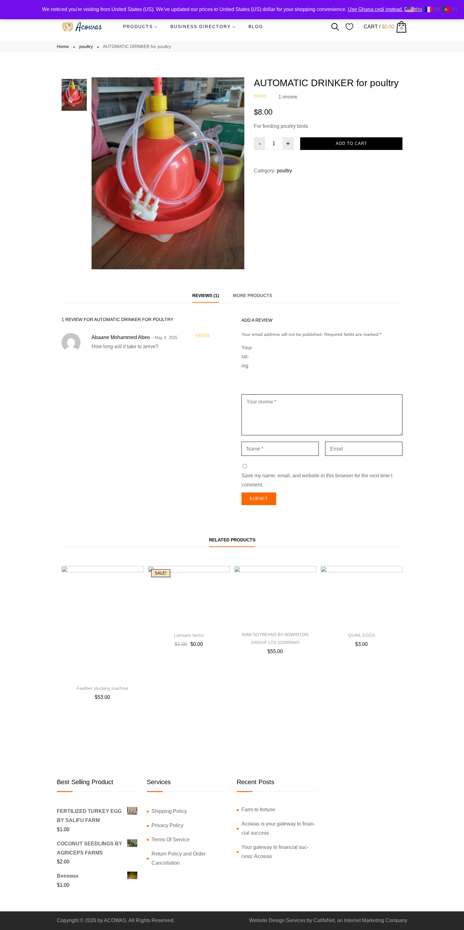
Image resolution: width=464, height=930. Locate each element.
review (287, 96)
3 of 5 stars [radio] (308, 357)
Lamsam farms (189, 635)
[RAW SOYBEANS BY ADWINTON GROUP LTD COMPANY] (275, 597)
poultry (86, 46)
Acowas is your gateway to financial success (278, 828)
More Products (252, 295)
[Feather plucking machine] (103, 623)
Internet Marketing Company (375, 920)
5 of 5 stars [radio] (381, 357)
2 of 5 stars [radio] (282, 357)
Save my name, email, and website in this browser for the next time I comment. (316, 480)
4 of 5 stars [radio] (341, 357)
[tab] (205, 296)
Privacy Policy (167, 825)
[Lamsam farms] (189, 597)
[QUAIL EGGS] (362, 597)
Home (63, 46)
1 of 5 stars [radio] (265, 357)
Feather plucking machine (102, 688)
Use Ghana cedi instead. (375, 9)
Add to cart (351, 143)
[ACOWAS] (82, 27)
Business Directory (200, 26)
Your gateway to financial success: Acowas (274, 851)
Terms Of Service (171, 839)
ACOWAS (115, 920)
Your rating (246, 357)
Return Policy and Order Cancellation (178, 858)
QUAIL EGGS (361, 635)
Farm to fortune (258, 809)
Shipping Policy (169, 811)
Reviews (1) (205, 295)
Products (138, 26)
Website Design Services (277, 920)
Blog (255, 26)
